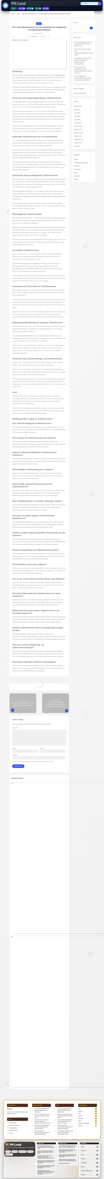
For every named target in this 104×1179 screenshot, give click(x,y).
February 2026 (78, 126)
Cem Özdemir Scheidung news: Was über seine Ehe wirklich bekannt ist (67, 1146)
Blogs (38, 23)
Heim (37, 8)
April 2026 (77, 119)
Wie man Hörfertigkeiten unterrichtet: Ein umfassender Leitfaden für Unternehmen (67, 1151)
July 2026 (77, 109)
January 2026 (78, 129)
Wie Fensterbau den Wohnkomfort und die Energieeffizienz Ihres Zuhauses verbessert (42, 1127)
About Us (8, 1151)
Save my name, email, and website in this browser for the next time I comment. (34, 761)
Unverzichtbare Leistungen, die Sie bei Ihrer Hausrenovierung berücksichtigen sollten (65, 1132)
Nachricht (29, 8)
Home (13, 8)
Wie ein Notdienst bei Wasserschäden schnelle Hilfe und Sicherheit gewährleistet (82, 78)
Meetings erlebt (60, 75)
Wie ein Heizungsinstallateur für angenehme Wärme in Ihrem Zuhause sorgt (83, 44)
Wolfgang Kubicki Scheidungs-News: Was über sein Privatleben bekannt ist (67, 1160)
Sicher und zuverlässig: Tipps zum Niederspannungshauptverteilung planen (42, 1116)
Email (42, 748)
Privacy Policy (22, 1151)
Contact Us (14, 1151)
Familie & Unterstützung (81, 162)
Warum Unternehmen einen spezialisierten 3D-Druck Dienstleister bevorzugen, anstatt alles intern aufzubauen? (46, 1172)
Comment (15, 727)
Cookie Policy (9, 1154)
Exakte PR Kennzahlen (64, 1163)
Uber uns (21, 8)
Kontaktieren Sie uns (13, 1130)
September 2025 (78, 139)
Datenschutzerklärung (14, 1125)
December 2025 (78, 133)
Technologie (45, 8)
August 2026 (77, 106)
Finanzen (80, 1125)
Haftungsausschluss (13, 1128)
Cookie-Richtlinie (12, 1122)
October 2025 (78, 136)
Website (15, 755)
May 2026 (77, 116)
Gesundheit (77, 169)
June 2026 (77, 113)
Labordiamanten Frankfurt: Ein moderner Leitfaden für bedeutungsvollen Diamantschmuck (42, 1121)
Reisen (76, 179)
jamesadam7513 (39, 33)
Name (15, 748)
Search (75, 22)
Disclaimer (30, 1151)
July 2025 (77, 146)
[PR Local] (5, 5)
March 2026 (77, 123)
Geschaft (76, 166)
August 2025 (77, 143)
